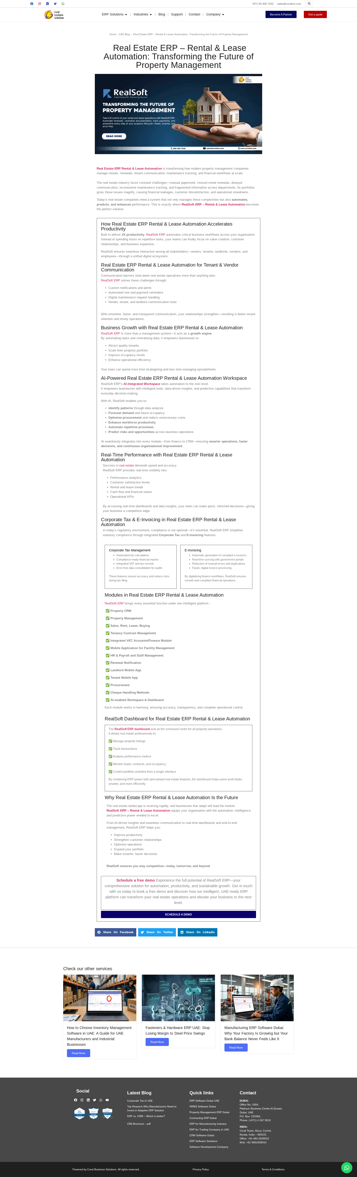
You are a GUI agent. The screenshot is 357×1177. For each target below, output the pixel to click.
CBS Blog (124, 34)
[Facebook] (32, 4)
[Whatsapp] (63, 4)
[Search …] (309, 3)
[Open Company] (223, 14)
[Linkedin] (47, 4)
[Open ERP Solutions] (126, 14)
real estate (126, 465)
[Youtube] (71, 4)
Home (112, 34)
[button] (115, 932)
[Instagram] (40, 4)
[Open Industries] (150, 14)
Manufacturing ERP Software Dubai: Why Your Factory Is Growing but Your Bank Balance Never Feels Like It (256, 1033)
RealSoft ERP (155, 234)
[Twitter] (55, 4)
